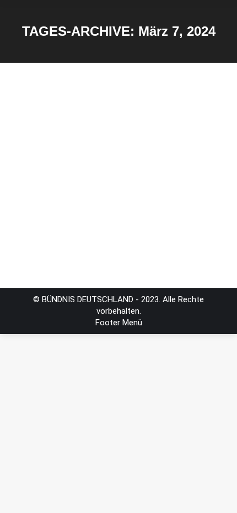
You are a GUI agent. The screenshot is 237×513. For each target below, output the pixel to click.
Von (55, 184)
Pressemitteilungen (106, 173)
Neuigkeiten (46, 173)
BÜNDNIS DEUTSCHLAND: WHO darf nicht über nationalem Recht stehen (111, 137)
